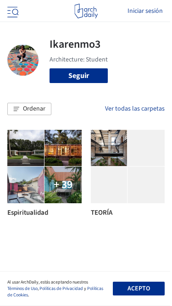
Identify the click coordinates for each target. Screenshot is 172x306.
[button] (29, 109)
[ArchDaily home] (86, 11)
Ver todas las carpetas (135, 108)
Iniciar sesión (145, 11)
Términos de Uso (22, 288)
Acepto (139, 288)
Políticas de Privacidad (61, 288)
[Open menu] (12, 11)
